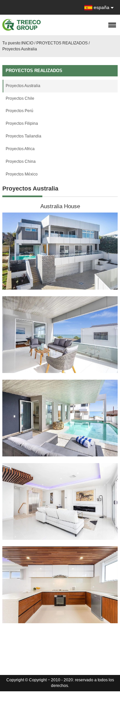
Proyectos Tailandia (23, 136)
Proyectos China (21, 161)
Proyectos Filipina (22, 123)
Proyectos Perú (19, 110)
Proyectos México (22, 174)
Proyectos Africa (20, 148)
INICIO (27, 43)
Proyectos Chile (20, 98)
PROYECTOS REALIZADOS (62, 43)
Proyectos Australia (19, 49)
